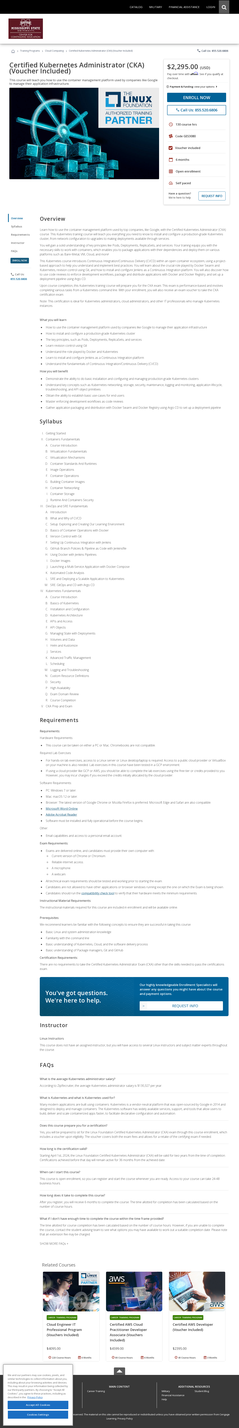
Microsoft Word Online (62, 809)
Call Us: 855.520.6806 (212, 51)
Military (166, 1391)
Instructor (18, 243)
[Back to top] (119, 1385)
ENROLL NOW (196, 97)
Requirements (20, 234)
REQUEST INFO (212, 196)
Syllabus (16, 226)
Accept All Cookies (38, 1405)
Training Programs (30, 50)
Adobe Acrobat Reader (61, 815)
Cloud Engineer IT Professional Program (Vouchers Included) (64, 1329)
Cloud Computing (54, 50)
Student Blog (202, 1391)
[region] (38, 1395)
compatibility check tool (97, 893)
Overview (17, 218)
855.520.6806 (18, 279)
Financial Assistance (173, 1395)
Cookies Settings (38, 1414)
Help (164, 1399)
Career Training (96, 1391)
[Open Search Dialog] (224, 6)
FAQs (14, 251)
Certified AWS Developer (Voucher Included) (193, 1327)
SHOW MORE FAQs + (54, 1244)
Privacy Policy (125, 1418)
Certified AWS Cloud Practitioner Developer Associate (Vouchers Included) (128, 1332)
